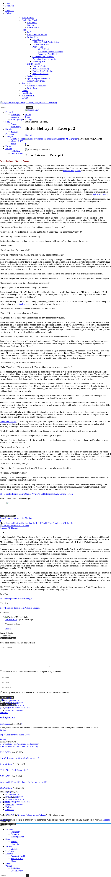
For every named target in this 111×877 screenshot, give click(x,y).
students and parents (72, 170)
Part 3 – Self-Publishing (42, 71)
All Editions (32, 22)
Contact (25, 90)
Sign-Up (30, 25)
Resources (26, 83)
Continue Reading (8, 516)
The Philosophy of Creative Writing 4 (16, 599)
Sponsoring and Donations (38, 78)
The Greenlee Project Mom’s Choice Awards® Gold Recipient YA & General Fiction (36, 494)
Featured (9, 112)
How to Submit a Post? (37, 34)
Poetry (8, 146)
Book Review (17, 153)
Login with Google (8, 638)
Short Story (16, 126)
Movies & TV (17, 141)
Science (14, 131)
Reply (8, 629)
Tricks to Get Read (40, 44)
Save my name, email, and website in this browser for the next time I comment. (36, 692)
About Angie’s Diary (36, 81)
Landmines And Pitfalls (48, 54)
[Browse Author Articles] (14, 525)
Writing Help (32, 37)
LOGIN (25, 98)
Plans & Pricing (28, 17)
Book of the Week (29, 20)
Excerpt (14, 124)
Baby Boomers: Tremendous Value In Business (20, 608)
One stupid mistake (8, 421)
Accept (106, 820)
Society (8, 129)
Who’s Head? (44, 49)
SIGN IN (4, 787)
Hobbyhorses (7, 717)
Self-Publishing (33, 64)
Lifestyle (9, 136)
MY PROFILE (28, 95)
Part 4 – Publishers (40, 73)
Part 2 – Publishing (40, 69)
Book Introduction (8, 518)
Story (7, 122)
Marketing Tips (38, 61)
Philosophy (15, 114)
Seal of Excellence (35, 76)
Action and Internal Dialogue (50, 52)
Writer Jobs (32, 88)
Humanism (20, 518)
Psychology (10, 134)
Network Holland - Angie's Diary (31, 815)
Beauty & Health (18, 139)
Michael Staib (11, 619)
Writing (8, 148)
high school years (100, 194)
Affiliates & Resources (36, 86)
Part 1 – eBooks (39, 66)
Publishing (15, 151)
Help (24, 30)
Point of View (38, 47)
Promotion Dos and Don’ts (44, 59)
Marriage (29, 518)
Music (13, 143)
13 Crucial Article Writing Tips (45, 42)
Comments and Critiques (43, 56)
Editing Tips (37, 39)
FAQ (29, 32)
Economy (15, 117)
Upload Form (33, 27)
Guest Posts (27, 93)
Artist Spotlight (17, 119)
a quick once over (24, 304)
